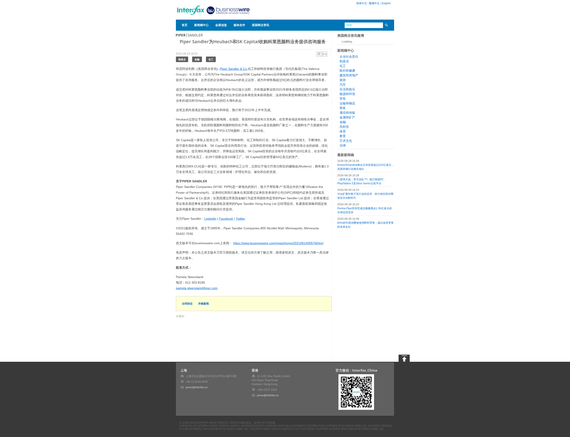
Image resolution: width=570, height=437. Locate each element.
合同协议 (187, 303)
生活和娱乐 (347, 89)
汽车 (343, 84)
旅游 (343, 80)
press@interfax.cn (197, 387)
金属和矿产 (347, 117)
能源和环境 (347, 94)
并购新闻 (203, 303)
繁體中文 (374, 3)
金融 (197, 59)
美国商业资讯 (260, 25)
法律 (343, 145)
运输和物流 (347, 103)
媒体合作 (239, 25)
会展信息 (221, 25)
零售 (343, 98)
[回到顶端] (404, 358)
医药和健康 (347, 70)
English (386, 3)
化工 (210, 59)
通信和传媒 (347, 112)
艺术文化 (346, 140)
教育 (343, 136)
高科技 (344, 126)
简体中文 (361, 3)
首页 (184, 25)
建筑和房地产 (349, 75)
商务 (343, 108)
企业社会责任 (349, 56)
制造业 (182, 59)
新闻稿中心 (201, 25)
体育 (343, 131)
